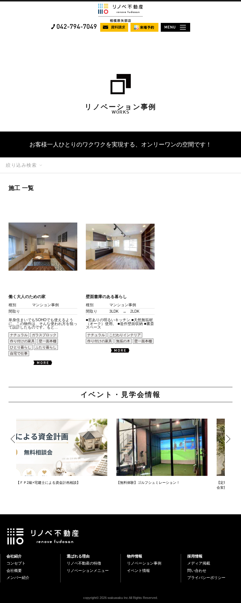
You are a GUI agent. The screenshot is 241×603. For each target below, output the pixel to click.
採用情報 (194, 556)
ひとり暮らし (20, 347)
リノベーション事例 (144, 563)
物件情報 (134, 556)
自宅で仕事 (19, 353)
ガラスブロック (44, 335)
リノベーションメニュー (88, 570)
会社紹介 (14, 556)
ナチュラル (19, 335)
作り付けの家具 (22, 341)
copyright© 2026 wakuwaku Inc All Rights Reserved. (120, 597)
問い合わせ (196, 570)
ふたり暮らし (45, 347)
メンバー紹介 (17, 578)
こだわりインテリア (125, 335)
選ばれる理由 (78, 556)
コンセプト (16, 563)
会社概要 (14, 570)
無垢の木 (123, 341)
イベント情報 (138, 570)
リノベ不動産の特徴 (84, 563)
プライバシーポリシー (206, 578)
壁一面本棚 (47, 341)
